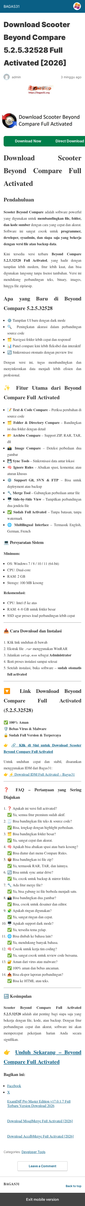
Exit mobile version (42, 1199)
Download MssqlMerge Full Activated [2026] (40, 1121)
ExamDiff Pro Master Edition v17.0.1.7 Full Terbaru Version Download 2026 (38, 1103)
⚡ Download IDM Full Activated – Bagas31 (42, 774)
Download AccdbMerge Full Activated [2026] (40, 1136)
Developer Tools (33, 1152)
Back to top (73, 1186)
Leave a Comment (42, 1166)
